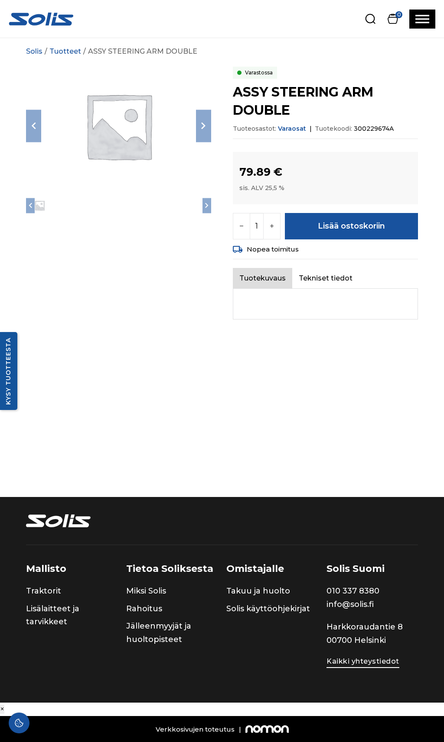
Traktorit (43, 591)
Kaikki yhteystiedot (362, 661)
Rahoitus (144, 608)
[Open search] (370, 18)
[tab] (262, 278)
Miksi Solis (146, 591)
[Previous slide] (33, 126)
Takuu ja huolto (258, 591)
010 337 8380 (352, 591)
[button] (393, 19)
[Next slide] (203, 126)
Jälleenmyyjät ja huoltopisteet (158, 632)
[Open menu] (422, 19)
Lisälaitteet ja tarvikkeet (52, 615)
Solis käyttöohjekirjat (268, 608)
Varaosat (292, 128)
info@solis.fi (350, 604)
